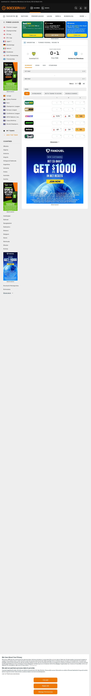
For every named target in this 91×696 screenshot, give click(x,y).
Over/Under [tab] (36, 93)
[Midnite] (29, 123)
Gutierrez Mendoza (75, 58)
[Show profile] (34, 54)
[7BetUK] (29, 136)
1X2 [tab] (27, 93)
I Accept (45, 680)
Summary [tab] (28, 65)
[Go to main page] (15, 8)
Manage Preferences (45, 692)
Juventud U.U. (34, 58)
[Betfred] (29, 116)
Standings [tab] (53, 65)
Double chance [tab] (71, 93)
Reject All (45, 686)
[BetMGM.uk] (29, 109)
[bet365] (29, 103)
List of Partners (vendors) (10, 674)
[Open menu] (85, 8)
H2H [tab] (44, 65)
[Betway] (29, 129)
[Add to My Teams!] (28, 54)
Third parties (33, 665)
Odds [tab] (37, 65)
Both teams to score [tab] (53, 93)
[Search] (76, 8)
